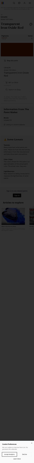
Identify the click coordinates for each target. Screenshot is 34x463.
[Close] (31, 443)
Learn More (17, 459)
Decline (24, 454)
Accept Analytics (9, 454)
